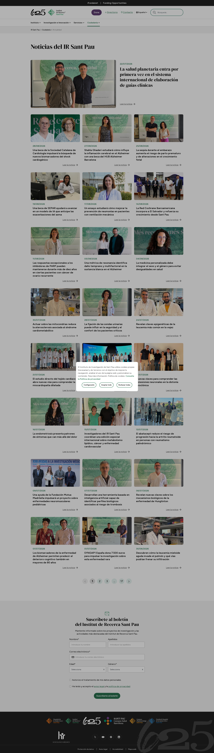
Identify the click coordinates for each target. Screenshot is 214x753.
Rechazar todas (124, 385)
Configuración (89, 385)
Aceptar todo (106, 385)
